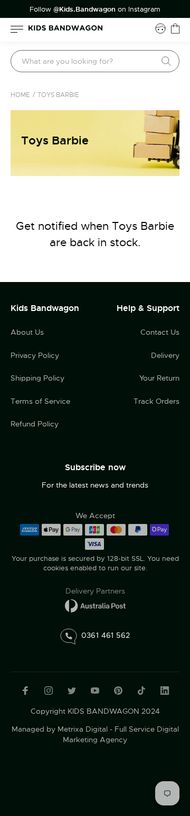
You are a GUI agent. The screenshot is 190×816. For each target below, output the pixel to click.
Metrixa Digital (83, 729)
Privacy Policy (35, 355)
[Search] (166, 61)
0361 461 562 (105, 634)
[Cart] (175, 28)
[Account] (160, 28)
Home (20, 95)
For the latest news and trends (95, 485)
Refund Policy (35, 424)
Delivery (165, 355)
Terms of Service (40, 401)
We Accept (95, 515)
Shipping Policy (37, 378)
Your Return (159, 378)
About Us (27, 332)
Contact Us (159, 332)
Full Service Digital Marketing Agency (121, 734)
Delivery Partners (95, 591)
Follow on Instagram (95, 9)
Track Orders (156, 401)
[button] (161, 745)
